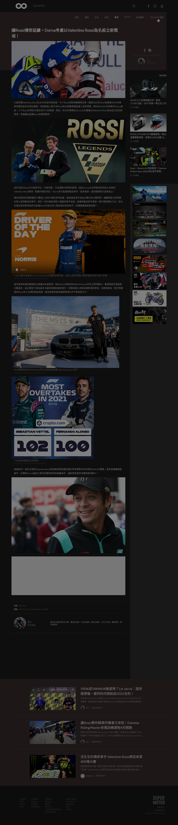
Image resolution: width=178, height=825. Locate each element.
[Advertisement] (89, 38)
